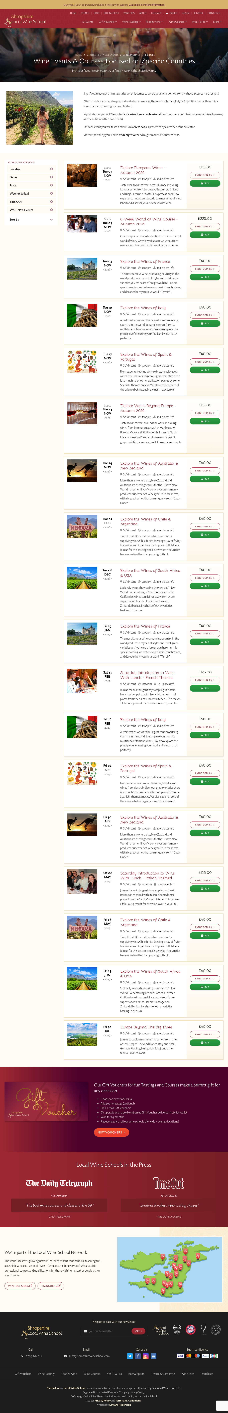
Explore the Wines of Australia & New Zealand (149, 466)
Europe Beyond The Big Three (146, 1027)
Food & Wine (69, 1374)
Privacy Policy (103, 1400)
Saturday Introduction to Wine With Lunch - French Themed (147, 675)
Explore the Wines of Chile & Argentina (145, 521)
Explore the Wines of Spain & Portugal (146, 357)
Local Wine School (74, 1388)
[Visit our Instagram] (146, 1356)
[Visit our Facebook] (138, 1356)
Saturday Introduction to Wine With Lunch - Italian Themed (147, 876)
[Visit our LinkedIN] (153, 1356)
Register (198, 13)
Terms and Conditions (128, 1400)
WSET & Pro (114, 1374)
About (143, 13)
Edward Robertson (120, 1404)
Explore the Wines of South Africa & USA (150, 573)
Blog (96, 13)
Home (73, 13)
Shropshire (53, 1388)
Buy (206, 183)
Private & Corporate (163, 1374)
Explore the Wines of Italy (143, 308)
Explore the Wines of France (145, 261)
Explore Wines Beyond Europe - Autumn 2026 (148, 408)
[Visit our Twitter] (130, 1356)
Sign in (185, 13)
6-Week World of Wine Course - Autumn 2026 (149, 221)
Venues (85, 13)
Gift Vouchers (110, 1132)
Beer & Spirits (136, 1374)
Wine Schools (18, 1285)
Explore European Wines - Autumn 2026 (143, 170)
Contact (156, 13)
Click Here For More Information (146, 4)
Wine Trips (187, 1374)
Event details (203, 175)
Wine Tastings (46, 1374)
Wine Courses (91, 1374)
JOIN (137, 1331)
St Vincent (129, 179)
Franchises (214, 13)
